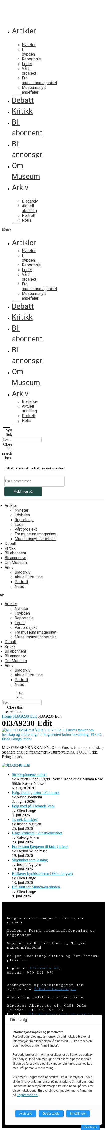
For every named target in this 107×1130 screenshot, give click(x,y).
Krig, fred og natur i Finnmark (35, 792)
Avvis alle (25, 1113)
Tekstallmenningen (55, 989)
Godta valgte (51, 1113)
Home (7, 716)
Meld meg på (23, 491)
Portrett (28, 215)
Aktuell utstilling (29, 208)
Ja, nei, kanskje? (25, 819)
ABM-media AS (43, 968)
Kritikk (22, 111)
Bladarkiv (30, 201)
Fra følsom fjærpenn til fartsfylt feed (40, 846)
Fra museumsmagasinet (39, 80)
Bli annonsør (15, 557)
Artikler (24, 31)
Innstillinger (90, 1127)
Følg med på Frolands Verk (33, 806)
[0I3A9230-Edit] (53, 739)
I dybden (28, 52)
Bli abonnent (15, 553)
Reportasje (31, 59)
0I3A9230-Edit (25, 716)
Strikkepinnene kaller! (29, 774)
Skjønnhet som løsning (30, 860)
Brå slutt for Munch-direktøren (36, 887)
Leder (27, 63)
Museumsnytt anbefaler (34, 90)
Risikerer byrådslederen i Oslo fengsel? (42, 873)
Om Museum (16, 562)
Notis (26, 220)
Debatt (23, 100)
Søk (9, 434)
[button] (6, 229)
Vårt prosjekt (29, 71)
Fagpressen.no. (27, 1095)
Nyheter (29, 44)
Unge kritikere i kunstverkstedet (37, 833)
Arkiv (20, 187)
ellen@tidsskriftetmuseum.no (59, 1014)
